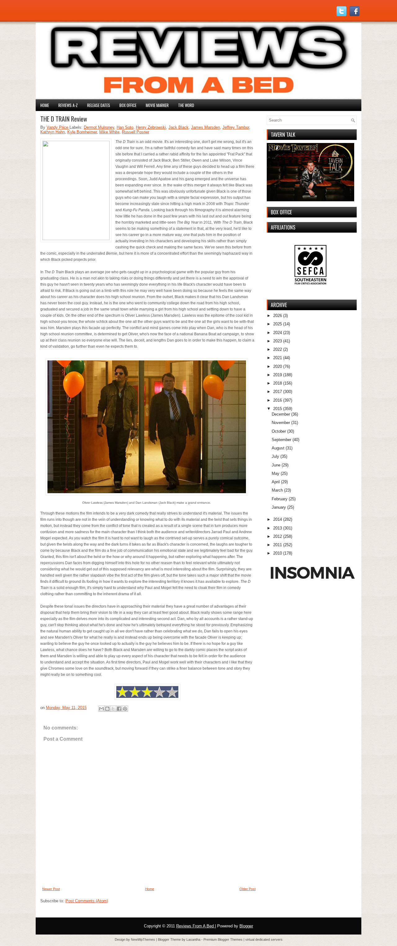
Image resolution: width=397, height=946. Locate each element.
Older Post (247, 889)
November (281, 422)
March (277, 490)
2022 (277, 349)
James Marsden (205, 127)
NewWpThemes (143, 939)
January (279, 507)
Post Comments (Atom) (86, 901)
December (281, 414)
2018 (277, 383)
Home (44, 105)
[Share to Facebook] (119, 709)
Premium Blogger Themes (223, 939)
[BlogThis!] (107, 709)
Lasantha (193, 939)
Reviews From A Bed (195, 926)
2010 (277, 553)
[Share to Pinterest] (125, 709)
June (276, 465)
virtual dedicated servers (264, 939)
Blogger (246, 926)
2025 (277, 324)
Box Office (127, 105)
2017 (277, 391)
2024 (277, 332)
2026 (277, 315)
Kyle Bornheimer (82, 132)
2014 (277, 519)
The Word (186, 105)
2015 (277, 408)
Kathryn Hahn (52, 132)
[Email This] (101, 709)
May (275, 473)
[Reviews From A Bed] (198, 97)
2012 (277, 536)
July (275, 456)
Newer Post (51, 889)
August (278, 448)
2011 (277, 544)
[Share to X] (113, 709)
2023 (277, 341)
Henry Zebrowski (151, 127)
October (279, 431)
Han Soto (125, 127)
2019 (277, 375)
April (276, 482)
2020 (277, 366)
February (280, 499)
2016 (277, 400)
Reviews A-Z (68, 105)
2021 (277, 357)
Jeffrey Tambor (235, 127)
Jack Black (178, 127)
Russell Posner (135, 132)
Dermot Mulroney (99, 127)
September (281, 439)
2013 (277, 528)
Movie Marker (157, 105)
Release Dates (98, 105)
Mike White (109, 132)
